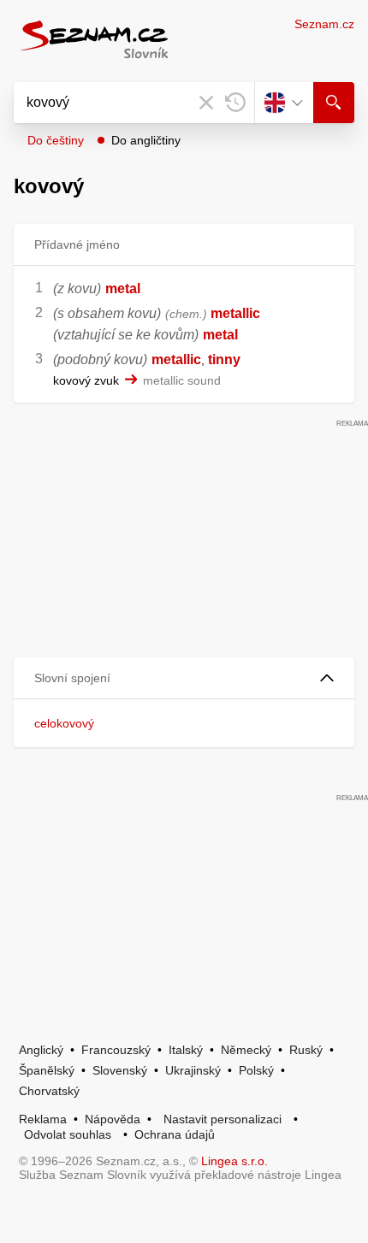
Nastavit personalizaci (222, 1119)
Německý (246, 1050)
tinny (224, 359)
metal (122, 288)
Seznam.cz (324, 24)
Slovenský (119, 1070)
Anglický (41, 1050)
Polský (256, 1070)
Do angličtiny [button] (146, 140)
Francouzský (116, 1050)
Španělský (46, 1070)
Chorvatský (49, 1091)
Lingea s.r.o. (234, 1161)
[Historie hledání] (235, 102)
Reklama (43, 1119)
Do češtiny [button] (55, 140)
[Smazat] (206, 102)
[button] (184, 678)
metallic (235, 313)
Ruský (306, 1050)
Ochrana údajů (174, 1134)
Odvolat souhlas (67, 1134)
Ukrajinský (193, 1070)
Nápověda (112, 1119)
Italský (186, 1050)
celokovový (64, 723)
